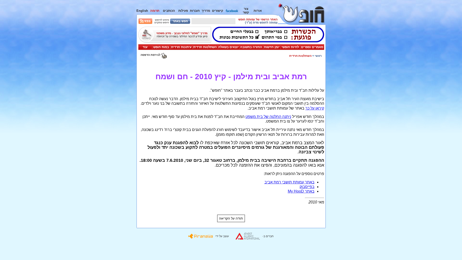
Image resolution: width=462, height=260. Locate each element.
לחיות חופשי (290, 47)
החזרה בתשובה (251, 47)
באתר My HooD (301, 191)
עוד (145, 47)
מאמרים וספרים (312, 47)
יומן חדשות (272, 47)
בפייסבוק (307, 187)
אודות (258, 11)
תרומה (154, 11)
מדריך (206, 11)
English (142, 11)
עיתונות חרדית (181, 47)
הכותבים (169, 11)
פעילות (183, 11)
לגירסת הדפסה (151, 55)
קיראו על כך (314, 108)
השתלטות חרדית (205, 47)
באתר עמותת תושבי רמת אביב (289, 182)
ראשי (318, 56)
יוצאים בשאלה (228, 47)
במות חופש (161, 47)
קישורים (217, 11)
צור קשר (246, 10)
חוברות (195, 11)
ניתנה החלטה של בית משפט (268, 117)
